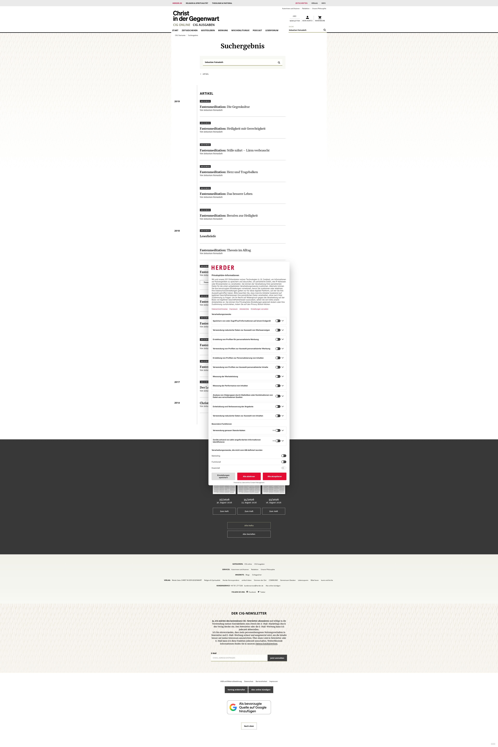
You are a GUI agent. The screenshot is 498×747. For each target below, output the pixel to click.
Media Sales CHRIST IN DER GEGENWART (187, 580)
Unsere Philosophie (319, 8)
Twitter (262, 592)
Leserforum (271, 30)
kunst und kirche (327, 580)
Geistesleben (208, 30)
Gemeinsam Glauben (288, 580)
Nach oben (249, 726)
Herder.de (177, 3)
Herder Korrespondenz (231, 580)
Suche (291, 26)
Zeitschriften (301, 3)
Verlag (314, 3)
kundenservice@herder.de (253, 586)
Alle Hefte (248, 525)
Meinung (223, 30)
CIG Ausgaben (204, 25)
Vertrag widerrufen (236, 689)
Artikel (206, 74)
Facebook (252, 592)
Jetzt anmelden (277, 658)
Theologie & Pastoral (222, 3)
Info (323, 3)
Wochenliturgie (240, 30)
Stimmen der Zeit (260, 580)
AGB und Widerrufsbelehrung (231, 681)
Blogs (248, 575)
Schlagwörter (257, 575)
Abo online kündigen (273, 586)
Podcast (257, 30)
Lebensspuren (303, 580)
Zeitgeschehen (190, 30)
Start (175, 30)
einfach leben (246, 580)
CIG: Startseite (180, 35)
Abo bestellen (249, 534)
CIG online (181, 25)
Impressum (273, 681)
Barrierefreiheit (261, 681)
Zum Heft (224, 511)
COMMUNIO (273, 580)
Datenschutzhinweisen (266, 644)
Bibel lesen (315, 580)
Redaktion (305, 8)
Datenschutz (248, 681)
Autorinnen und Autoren (291, 8)
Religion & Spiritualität (197, 3)
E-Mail (213, 653)
